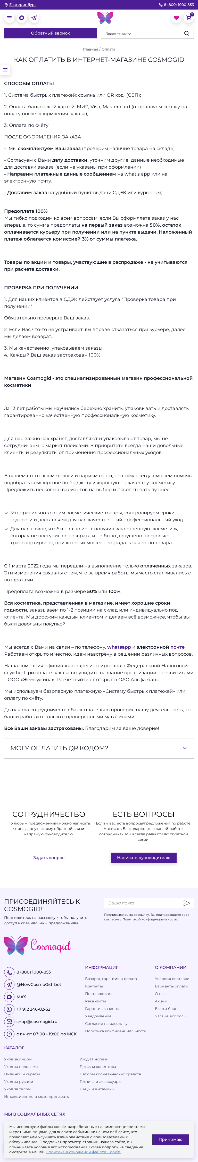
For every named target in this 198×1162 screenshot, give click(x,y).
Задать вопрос (48, 857)
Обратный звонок (50, 33)
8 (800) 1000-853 (179, 4)
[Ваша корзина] (189, 18)
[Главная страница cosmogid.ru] (105, 18)
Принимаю (171, 1139)
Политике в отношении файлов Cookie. (83, 1152)
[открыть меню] (9, 18)
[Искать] (187, 33)
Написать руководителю (143, 857)
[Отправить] (187, 903)
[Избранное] (176, 18)
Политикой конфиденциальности (149, 919)
